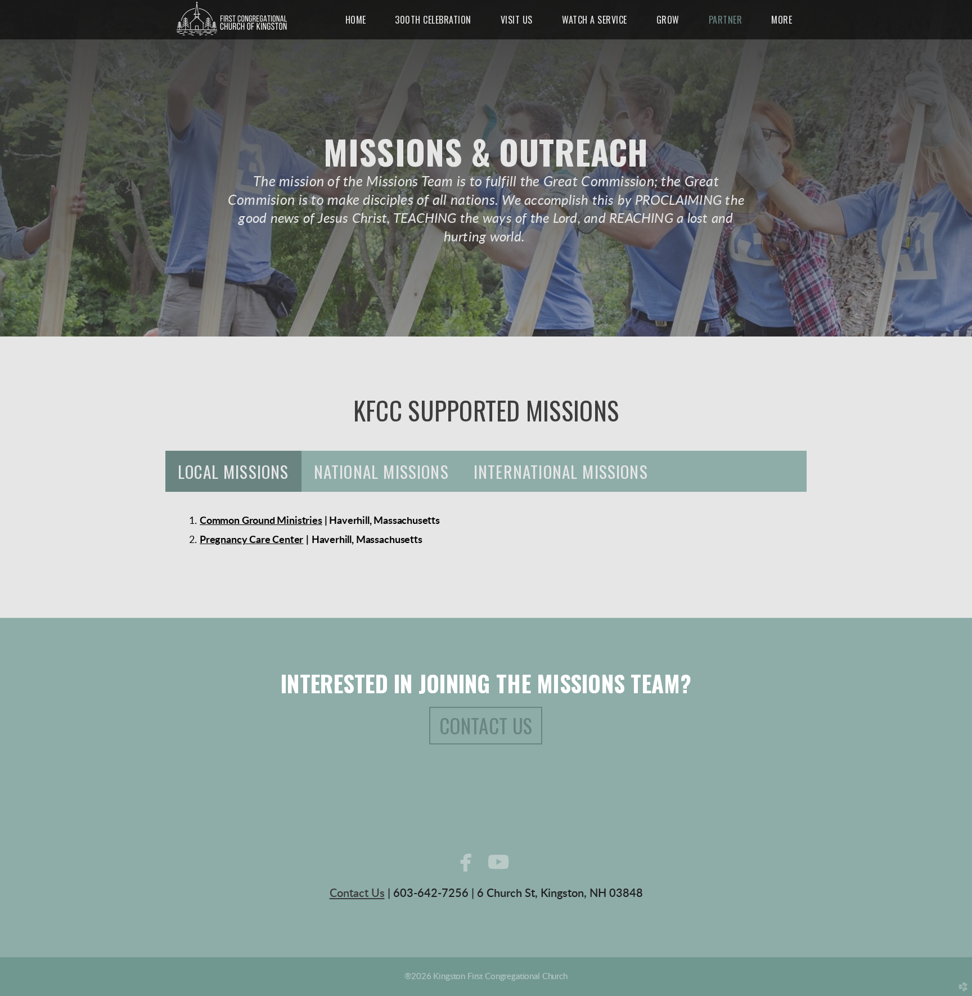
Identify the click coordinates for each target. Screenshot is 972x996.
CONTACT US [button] (486, 725)
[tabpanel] (486, 531)
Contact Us (357, 893)
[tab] (233, 471)
